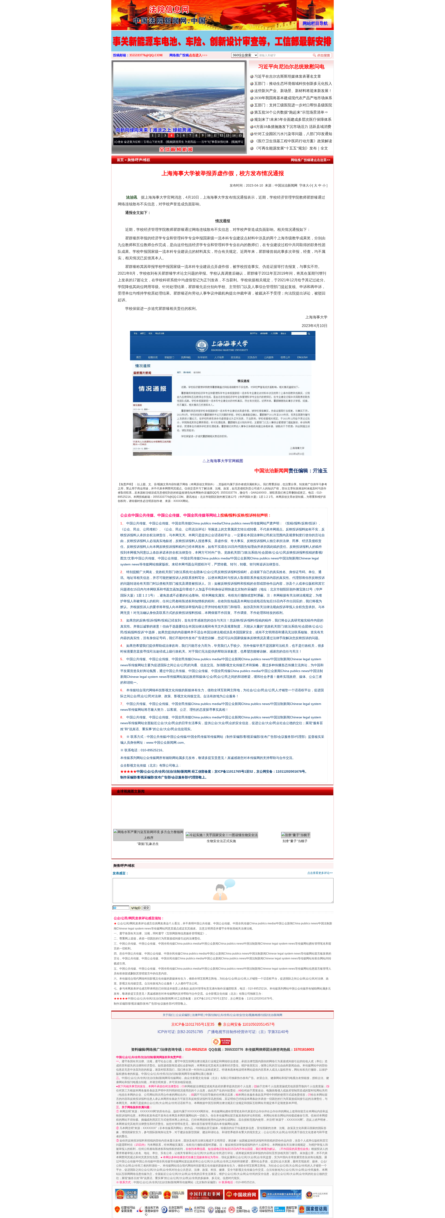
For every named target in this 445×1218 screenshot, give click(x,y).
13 (227, 135)
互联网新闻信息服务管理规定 (185, 933)
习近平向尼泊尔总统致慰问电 (291, 67)
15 (240, 135)
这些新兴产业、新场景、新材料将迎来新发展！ (293, 91)
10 (208, 135)
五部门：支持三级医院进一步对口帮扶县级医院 (293, 105)
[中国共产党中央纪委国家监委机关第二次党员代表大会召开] (222, 46)
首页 (120, 160)
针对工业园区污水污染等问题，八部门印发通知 (293, 134)
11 (215, 135)
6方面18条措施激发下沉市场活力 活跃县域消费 (292, 127)
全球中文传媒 (149, 13)
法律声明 (197, 1015)
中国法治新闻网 (286, 185)
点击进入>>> (198, 55)
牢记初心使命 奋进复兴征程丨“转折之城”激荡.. (229, 141)
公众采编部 (183, 1015)
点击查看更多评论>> (320, 873)
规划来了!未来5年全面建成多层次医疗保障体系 (292, 119)
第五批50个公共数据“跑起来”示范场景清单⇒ (291, 112)
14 (233, 135)
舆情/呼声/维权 (138, 160)
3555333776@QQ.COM (145, 55)
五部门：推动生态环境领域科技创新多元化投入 (293, 84)
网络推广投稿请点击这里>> (310, 160)
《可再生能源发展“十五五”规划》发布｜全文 (291, 148)
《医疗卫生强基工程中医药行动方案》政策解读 (293, 141)
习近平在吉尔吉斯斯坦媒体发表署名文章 (287, 76)
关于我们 (168, 1015)
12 (221, 135)
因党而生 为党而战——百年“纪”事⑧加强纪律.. (164, 141)
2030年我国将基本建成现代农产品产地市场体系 (293, 98)
